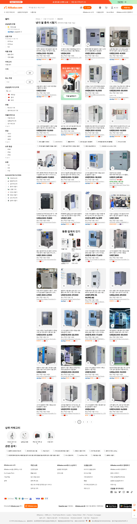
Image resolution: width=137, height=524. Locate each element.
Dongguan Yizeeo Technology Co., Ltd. (95, 181)
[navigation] (19, 221)
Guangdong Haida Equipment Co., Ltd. (47, 376)
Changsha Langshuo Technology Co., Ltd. (47, 339)
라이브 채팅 (87, 473)
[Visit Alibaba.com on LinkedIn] (115, 492)
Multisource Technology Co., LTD (71, 57)
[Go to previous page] (75, 422)
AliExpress (40, 515)
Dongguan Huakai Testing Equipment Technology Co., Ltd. (71, 299)
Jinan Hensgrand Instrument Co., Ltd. (47, 181)
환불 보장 (34, 473)
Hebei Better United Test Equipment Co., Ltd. (71, 133)
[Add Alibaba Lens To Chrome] (31, 506)
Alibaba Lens (15, 506)
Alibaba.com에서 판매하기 (118, 469)
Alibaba (38, 19)
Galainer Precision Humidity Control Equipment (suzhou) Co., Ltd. (120, 259)
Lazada (68, 515)
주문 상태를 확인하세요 (117, 477)
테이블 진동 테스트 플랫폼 (105, 141)
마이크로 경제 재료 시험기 (62, 451)
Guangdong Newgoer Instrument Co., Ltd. (71, 339)
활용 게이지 (71, 141)
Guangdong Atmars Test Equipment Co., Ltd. (71, 222)
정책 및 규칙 (34, 488)
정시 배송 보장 (35, 477)
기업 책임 (7, 477)
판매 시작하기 (114, 473)
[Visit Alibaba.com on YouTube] (127, 492)
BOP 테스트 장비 (95, 451)
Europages (97, 515)
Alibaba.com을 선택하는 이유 (13, 469)
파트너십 (113, 484)
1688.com (48, 515)
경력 (5, 481)
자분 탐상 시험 (97, 455)
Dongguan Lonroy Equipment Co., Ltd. (47, 134)
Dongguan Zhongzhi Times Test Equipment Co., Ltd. (120, 185)
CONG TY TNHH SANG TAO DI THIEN (95, 302)
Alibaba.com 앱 (80, 506)
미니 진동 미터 (69, 455)
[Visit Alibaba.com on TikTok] (131, 492)
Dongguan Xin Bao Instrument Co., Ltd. (120, 97)
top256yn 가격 (83, 455)
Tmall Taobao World (59, 515)
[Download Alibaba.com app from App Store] (111, 506)
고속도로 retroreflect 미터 (109, 146)
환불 (85, 481)
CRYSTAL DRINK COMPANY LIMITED (120, 222)
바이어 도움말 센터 (90, 469)
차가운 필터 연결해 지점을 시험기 (48, 146)
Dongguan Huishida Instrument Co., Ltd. (95, 222)
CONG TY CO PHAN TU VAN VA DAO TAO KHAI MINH (95, 259)
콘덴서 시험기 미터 (80, 451)
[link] (134, 505)
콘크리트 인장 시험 (32, 451)
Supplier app (63, 506)
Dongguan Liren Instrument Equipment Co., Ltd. (47, 259)
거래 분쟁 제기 (88, 477)
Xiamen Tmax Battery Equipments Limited (47, 95)
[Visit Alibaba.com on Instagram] (123, 492)
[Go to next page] (91, 422)
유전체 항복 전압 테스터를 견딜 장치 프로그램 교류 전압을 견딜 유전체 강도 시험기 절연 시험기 (34, 455)
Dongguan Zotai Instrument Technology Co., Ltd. (71, 181)
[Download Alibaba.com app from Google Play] (126, 506)
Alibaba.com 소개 (9, 465)
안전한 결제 (34, 469)
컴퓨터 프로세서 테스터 (15, 451)
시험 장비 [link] (60, 19)
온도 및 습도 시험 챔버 (86, 141)
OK (30, 73)
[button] (81, 7)
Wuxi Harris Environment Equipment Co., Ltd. (47, 222)
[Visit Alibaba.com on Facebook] (111, 492)
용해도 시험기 (110, 455)
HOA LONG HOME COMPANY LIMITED (95, 339)
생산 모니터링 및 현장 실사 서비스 (41, 484)
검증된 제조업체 (62, 469)
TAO (84, 515)
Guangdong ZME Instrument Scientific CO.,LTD (95, 95)
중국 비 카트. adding (111, 451)
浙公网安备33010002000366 (101, 521)
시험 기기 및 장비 (48, 19)
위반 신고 (87, 488)
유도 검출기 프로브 (44, 141)
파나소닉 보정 (122, 141)
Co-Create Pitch (9, 473)
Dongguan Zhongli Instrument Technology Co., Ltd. (95, 134)
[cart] (106, 8)
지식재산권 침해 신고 (90, 484)
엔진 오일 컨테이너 (91, 146)
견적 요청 (60, 473)
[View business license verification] (87, 521)
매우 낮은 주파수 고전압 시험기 (71, 146)
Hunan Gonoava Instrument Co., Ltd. (120, 299)
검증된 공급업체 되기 (117, 481)
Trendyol (90, 515)
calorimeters (58, 141)
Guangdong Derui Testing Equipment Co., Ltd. (47, 57)
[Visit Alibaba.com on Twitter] (119, 492)
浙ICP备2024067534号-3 (120, 521)
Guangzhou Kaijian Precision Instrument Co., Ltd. (47, 299)
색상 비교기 (46, 451)
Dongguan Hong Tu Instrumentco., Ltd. (95, 57)
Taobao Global (76, 515)
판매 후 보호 (34, 481)
